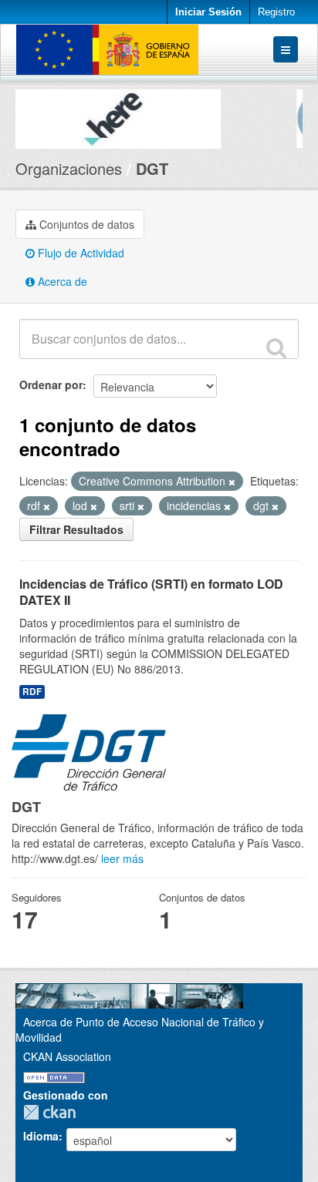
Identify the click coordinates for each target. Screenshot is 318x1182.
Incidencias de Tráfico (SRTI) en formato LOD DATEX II (151, 592)
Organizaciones (68, 168)
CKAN (53, 1112)
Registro (276, 12)
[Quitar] (231, 481)
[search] (276, 347)
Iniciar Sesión (208, 12)
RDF (32, 691)
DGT (152, 168)
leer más (122, 858)
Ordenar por (51, 384)
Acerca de (61, 281)
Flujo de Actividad (79, 252)
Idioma (41, 1135)
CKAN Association (67, 1056)
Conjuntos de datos (85, 224)
